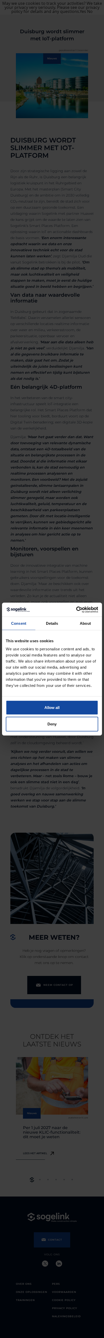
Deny (52, 724)
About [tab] (85, 623)
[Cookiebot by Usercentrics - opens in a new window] (76, 609)
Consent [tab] (18, 623)
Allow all (52, 707)
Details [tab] (52, 623)
